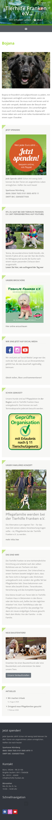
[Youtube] (15, 811)
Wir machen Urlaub (16, 698)
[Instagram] (10, 811)
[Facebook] (5, 811)
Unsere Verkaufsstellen (18, 675)
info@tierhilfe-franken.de (13, 778)
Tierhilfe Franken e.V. (26, 11)
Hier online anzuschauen (16, 326)
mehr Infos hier (12, 539)
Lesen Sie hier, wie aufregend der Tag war (24, 267)
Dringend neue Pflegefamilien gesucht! (24, 706)
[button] (26, 29)
